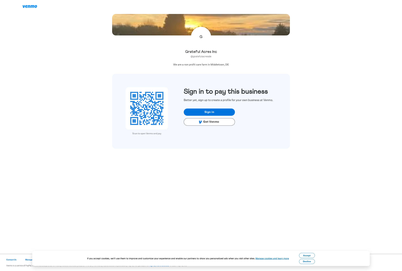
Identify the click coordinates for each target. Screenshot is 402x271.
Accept (307, 255)
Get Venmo (211, 121)
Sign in (209, 112)
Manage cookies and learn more (272, 258)
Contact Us (11, 260)
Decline (307, 261)
